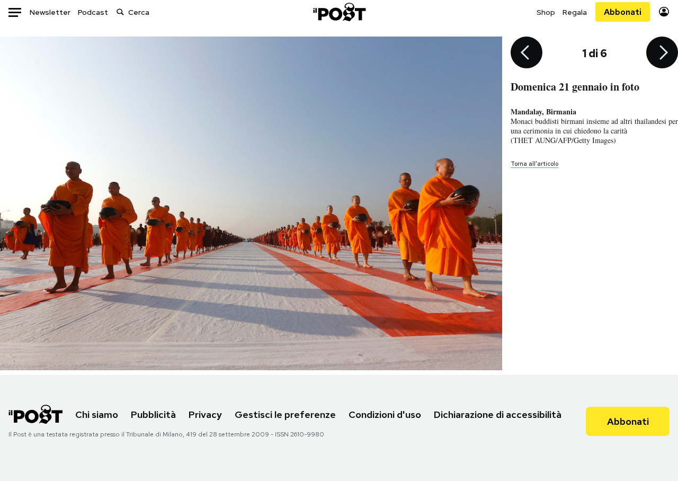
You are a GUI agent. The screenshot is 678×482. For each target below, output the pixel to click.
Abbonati (622, 11)
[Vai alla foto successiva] (662, 53)
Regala (575, 12)
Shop (546, 12)
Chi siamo (96, 414)
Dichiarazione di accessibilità (497, 414)
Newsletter (50, 12)
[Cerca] (120, 11)
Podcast (93, 12)
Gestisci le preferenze (285, 414)
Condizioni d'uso (385, 414)
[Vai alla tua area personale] (664, 11)
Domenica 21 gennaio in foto (575, 86)
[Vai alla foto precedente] (526, 53)
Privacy (205, 414)
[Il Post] (339, 12)
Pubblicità (153, 414)
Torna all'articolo (534, 163)
